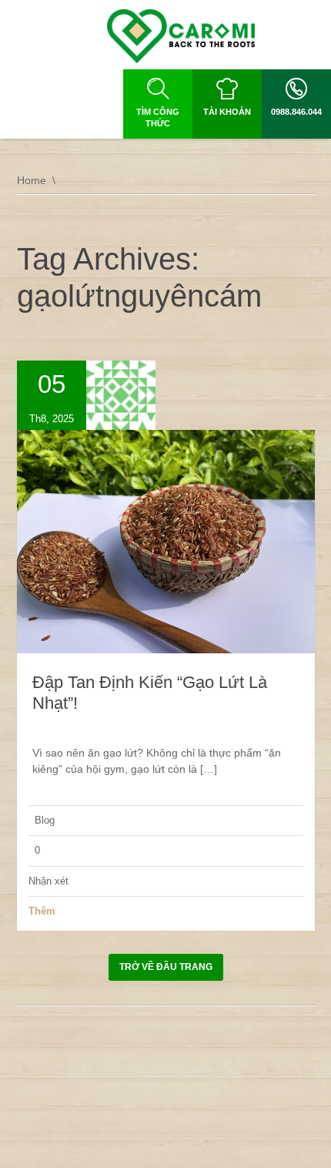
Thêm (41, 911)
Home (31, 180)
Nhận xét (48, 881)
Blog (45, 820)
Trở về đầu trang (165, 967)
